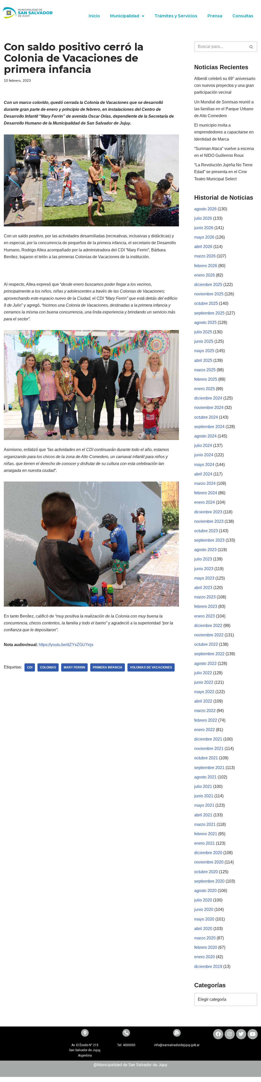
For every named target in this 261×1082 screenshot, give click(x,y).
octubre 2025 (206, 303)
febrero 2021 (205, 834)
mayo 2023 (204, 578)
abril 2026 (203, 246)
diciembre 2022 (208, 625)
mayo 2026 (204, 237)
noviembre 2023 (209, 521)
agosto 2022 (205, 663)
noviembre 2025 (209, 294)
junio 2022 (203, 682)
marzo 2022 (205, 710)
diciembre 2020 (208, 853)
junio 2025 (203, 341)
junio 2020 (203, 909)
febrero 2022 (205, 720)
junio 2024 (203, 455)
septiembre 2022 (209, 654)
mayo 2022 (204, 692)
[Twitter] (241, 1034)
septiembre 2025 (209, 313)
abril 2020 (203, 928)
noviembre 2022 (209, 635)
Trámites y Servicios (175, 15)
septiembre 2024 (209, 426)
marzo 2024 (205, 483)
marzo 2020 (205, 938)
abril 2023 (203, 587)
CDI (29, 667)
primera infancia (107, 667)
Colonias (48, 667)
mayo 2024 (204, 464)
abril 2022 (203, 701)
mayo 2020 (204, 919)
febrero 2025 (205, 379)
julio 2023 (203, 559)
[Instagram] (230, 1034)
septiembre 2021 (209, 767)
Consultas (242, 15)
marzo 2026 (205, 256)
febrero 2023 (205, 606)
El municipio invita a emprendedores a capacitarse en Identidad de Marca (224, 132)
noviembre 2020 (209, 862)
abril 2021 (203, 815)
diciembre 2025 (208, 284)
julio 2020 (203, 900)
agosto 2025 (205, 322)
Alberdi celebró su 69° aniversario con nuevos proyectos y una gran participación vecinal (224, 85)
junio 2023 (203, 569)
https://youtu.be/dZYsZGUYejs (66, 644)
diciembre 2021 (208, 739)
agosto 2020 (205, 890)
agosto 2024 (205, 436)
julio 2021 (203, 786)
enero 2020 (204, 957)
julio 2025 (203, 332)
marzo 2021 (205, 824)
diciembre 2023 (208, 512)
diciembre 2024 (208, 398)
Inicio (94, 15)
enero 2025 (204, 389)
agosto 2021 (205, 777)
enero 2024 (204, 502)
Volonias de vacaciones (151, 667)
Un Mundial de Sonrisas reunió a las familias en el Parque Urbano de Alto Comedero (224, 109)
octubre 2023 (206, 531)
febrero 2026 (205, 266)
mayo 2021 (204, 805)
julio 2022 (203, 673)
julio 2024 (203, 445)
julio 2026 (203, 218)
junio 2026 (203, 228)
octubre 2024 (206, 417)
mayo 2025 (204, 351)
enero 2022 (204, 730)
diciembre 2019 (208, 966)
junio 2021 (203, 796)
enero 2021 (204, 843)
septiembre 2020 (209, 881)
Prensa (214, 15)
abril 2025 (203, 360)
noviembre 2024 (209, 407)
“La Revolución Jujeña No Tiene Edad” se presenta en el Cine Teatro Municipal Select (223, 172)
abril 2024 (203, 474)
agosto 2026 (205, 209)
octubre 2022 (206, 644)
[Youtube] (252, 1034)
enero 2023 (204, 616)
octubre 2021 (206, 758)
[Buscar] (251, 46)
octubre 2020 (206, 872)
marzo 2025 (205, 370)
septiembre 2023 (209, 540)
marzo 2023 (205, 597)
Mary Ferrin (74, 667)
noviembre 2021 (209, 748)
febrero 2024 (205, 493)
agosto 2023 (205, 549)
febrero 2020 (205, 947)
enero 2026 (204, 275)
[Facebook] (218, 1034)
